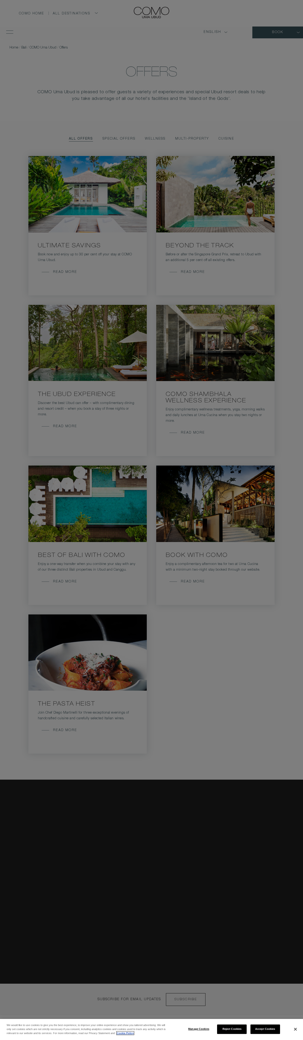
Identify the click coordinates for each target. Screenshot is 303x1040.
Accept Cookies (265, 1028)
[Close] (295, 1029)
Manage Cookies (198, 1028)
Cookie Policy (125, 1033)
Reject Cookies (232, 1028)
